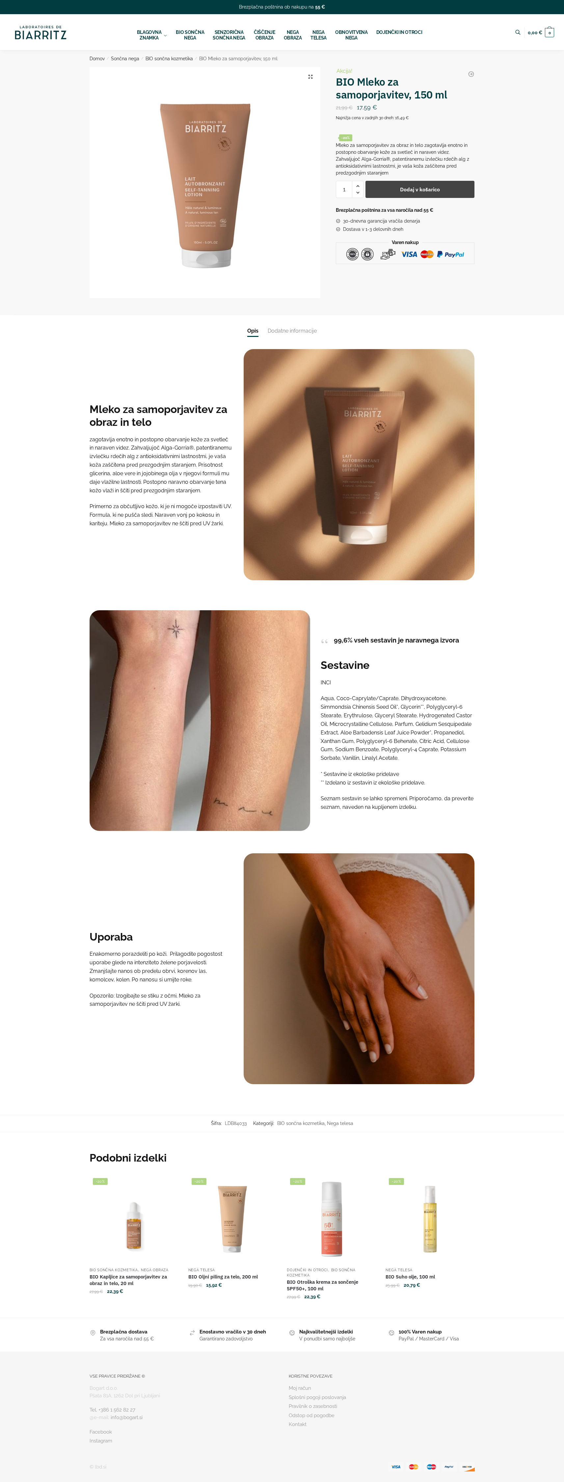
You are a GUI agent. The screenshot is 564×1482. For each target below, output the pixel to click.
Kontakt (298, 1424)
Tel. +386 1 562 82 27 (112, 1410)
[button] (310, 76)
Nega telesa (340, 1123)
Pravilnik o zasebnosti (313, 1406)
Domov (97, 58)
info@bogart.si (127, 1417)
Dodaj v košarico (420, 189)
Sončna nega (125, 58)
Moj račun (300, 1388)
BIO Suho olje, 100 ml (410, 1277)
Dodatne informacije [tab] (292, 331)
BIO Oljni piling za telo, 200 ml (223, 1277)
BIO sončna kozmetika (169, 58)
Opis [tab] (252, 331)
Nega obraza (155, 1270)
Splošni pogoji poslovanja (317, 1397)
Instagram (101, 1441)
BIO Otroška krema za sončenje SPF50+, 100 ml (322, 1285)
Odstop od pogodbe (312, 1415)
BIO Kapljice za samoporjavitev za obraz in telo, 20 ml (128, 1280)
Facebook (101, 1432)
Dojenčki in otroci (307, 1270)
